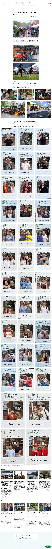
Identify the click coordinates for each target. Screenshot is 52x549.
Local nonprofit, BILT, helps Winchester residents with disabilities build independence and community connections (7, 483)
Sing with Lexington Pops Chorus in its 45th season (44, 482)
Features (28, 511)
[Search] (4, 3)
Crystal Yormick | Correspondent (31, 524)
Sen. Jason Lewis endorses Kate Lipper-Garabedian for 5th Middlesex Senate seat (6, 514)
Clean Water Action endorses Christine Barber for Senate (44, 514)
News (14, 511)
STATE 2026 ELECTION (4, 511)
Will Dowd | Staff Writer (17, 489)
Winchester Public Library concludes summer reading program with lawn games (32, 514)
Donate (49, 3)
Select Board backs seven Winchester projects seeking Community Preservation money (32, 483)
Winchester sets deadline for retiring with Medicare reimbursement (19, 482)
